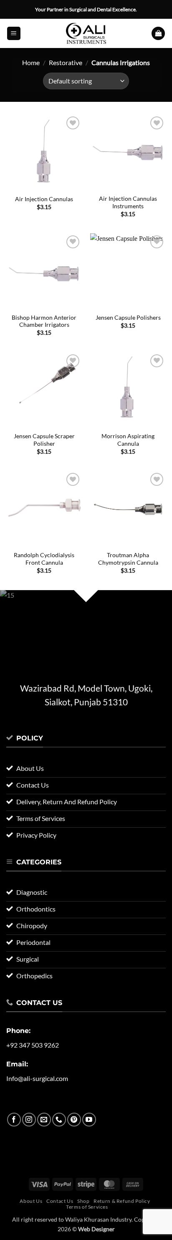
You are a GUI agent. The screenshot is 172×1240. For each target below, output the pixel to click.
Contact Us (59, 1201)
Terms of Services (87, 1207)
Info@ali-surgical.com (37, 1078)
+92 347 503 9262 (32, 1045)
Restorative (65, 62)
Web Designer (96, 1228)
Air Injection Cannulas (44, 199)
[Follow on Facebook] (14, 1119)
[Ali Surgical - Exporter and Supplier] (86, 33)
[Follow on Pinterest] (74, 1119)
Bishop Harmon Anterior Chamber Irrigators (44, 321)
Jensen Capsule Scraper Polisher (44, 440)
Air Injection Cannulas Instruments (128, 202)
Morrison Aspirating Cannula (127, 440)
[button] (13, 33)
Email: (17, 1064)
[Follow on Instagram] (29, 1119)
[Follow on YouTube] (89, 1119)
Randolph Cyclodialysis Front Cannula (44, 559)
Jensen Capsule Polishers (128, 317)
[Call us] (59, 1119)
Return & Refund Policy (122, 1201)
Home (31, 62)
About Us (31, 1201)
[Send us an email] (44, 1119)
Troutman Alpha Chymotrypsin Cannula (128, 559)
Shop (83, 1201)
